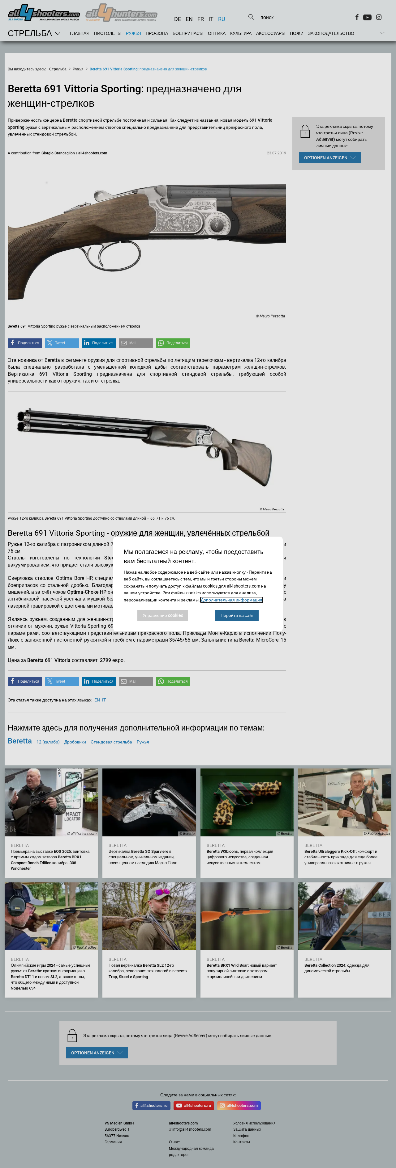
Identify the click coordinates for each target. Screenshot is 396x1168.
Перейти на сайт (237, 615)
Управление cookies (163, 615)
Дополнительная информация (231, 599)
